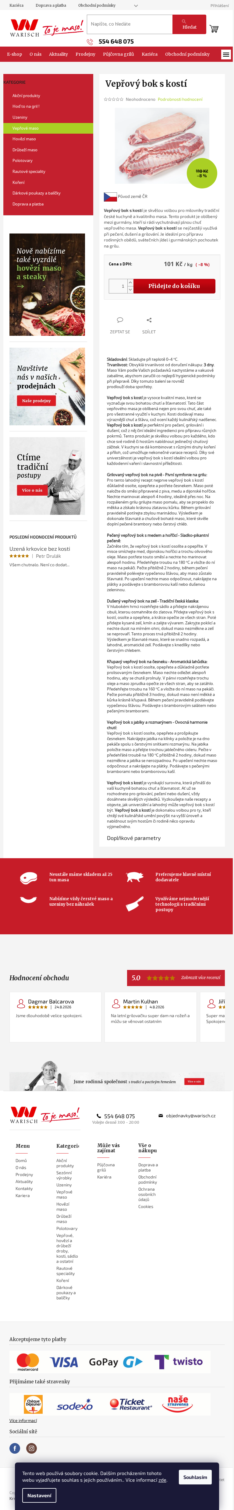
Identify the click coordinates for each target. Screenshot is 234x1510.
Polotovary (22, 160)
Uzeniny (19, 117)
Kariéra (16, 5)
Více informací (23, 1420)
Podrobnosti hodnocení (180, 99)
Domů (21, 1160)
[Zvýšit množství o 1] (130, 282)
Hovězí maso (24, 139)
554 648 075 (119, 1116)
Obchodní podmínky (96, 5)
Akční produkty (26, 95)
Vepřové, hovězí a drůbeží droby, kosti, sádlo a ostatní (67, 1248)
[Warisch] (44, 1115)
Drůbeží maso (24, 150)
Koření (18, 182)
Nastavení (39, 1495)
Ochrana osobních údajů (147, 1194)
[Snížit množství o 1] (130, 289)
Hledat (190, 27)
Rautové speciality (28, 171)
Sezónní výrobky (64, 1175)
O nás (21, 1167)
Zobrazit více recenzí (200, 977)
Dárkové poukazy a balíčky (36, 193)
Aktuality (24, 1181)
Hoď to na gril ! (26, 106)
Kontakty (24, 1188)
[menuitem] (14, 54)
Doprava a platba (51, 5)
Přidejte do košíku (174, 286)
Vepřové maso (25, 128)
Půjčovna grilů (106, 1167)
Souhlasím (195, 1477)
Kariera (23, 1195)
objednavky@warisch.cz (191, 1115)
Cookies (145, 1206)
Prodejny (24, 1174)
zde (162, 1480)
